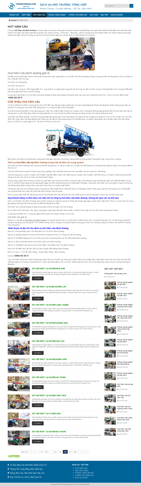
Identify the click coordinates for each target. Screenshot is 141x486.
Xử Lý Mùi (94, 15)
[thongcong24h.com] (22, 6)
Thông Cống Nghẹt (57, 15)
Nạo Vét (104, 15)
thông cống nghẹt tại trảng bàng (125, 363)
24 (55, 452)
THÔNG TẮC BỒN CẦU (84, 475)
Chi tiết (37, 278)
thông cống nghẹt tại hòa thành (125, 352)
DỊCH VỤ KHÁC (81, 478)
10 (42, 452)
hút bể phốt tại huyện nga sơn (48, 269)
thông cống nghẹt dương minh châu (125, 306)
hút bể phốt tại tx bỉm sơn (46, 414)
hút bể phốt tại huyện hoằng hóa (50, 323)
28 (75, 452)
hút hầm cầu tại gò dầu (125, 385)
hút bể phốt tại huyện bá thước (49, 432)
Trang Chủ (14, 15)
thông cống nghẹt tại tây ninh (125, 374)
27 (70, 452)
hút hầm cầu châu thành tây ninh (124, 419)
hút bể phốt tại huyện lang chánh (50, 305)
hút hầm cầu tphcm (16, 86)
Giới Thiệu (26, 15)
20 (46, 452)
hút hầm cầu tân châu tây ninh (124, 430)
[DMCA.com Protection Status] (14, 456)
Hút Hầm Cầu (39, 15)
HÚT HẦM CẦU (81, 468)
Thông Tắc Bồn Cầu (78, 15)
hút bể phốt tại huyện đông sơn (49, 359)
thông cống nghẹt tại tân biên (125, 341)
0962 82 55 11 (15, 97)
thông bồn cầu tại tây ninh (115, 274)
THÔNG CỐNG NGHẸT (84, 473)
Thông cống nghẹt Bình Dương (21, 181)
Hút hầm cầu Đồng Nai (17, 82)
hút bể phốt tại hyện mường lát (49, 287)
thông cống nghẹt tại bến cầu (125, 295)
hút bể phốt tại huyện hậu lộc (48, 341)
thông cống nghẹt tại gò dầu (125, 283)
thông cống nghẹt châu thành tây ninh (125, 329)
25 (60, 452)
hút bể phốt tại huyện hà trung (49, 377)
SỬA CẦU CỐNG (81, 470)
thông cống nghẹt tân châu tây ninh (125, 317)
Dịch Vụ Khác (117, 15)
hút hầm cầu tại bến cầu (123, 396)
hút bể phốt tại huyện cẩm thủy (49, 396)
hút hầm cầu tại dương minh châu (124, 408)
